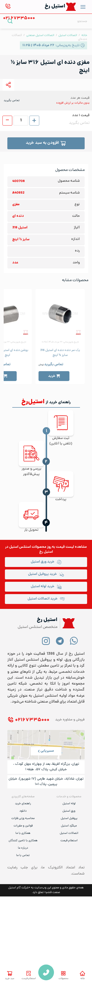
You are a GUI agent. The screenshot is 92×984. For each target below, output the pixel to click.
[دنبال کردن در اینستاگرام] (46, 640)
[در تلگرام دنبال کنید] (60, 640)
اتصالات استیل (67, 35)
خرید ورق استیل (42, 562)
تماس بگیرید (53, 364)
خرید (51, 376)
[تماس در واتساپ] (74, 640)
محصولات (63, 979)
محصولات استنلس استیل (27, 547)
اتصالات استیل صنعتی (40, 35)
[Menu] (83, 7)
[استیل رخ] (71, 7)
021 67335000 (46, 972)
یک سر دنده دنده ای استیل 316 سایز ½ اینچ (60, 353)
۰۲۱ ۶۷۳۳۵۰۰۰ (32, 720)
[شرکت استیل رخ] (67, 623)
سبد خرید (9, 979)
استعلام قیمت (29, 979)
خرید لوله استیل (42, 586)
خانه (82, 979)
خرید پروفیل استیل (42, 574)
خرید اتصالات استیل (42, 598)
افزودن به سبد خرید (42, 143)
